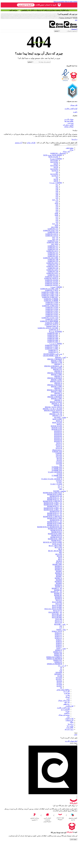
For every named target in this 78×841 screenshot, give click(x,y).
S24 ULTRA (54, 162)
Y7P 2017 (59, 480)
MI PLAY (59, 563)
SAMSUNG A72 (53, 229)
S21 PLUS (55, 176)
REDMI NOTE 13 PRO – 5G (53, 503)
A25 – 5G (55, 200)
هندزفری (67, 693)
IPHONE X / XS (57, 403)
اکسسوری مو (65, 709)
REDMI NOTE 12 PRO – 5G (53, 510)
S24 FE (56, 164)
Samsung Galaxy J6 (52, 326)
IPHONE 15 (58, 376)
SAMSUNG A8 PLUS (51, 278)
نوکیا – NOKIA (61, 629)
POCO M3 (58, 619)
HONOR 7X (58, 438)
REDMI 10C (58, 595)
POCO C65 (58, 622)
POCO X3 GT (57, 610)
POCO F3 (59, 600)
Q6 (61, 688)
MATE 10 (59, 421)
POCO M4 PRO (57, 616)
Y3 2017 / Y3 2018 (56, 484)
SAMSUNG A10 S (52, 273)
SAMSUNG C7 (53, 350)
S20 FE (56, 181)
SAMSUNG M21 (52, 335)
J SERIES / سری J (56, 287)
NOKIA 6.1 (58, 633)
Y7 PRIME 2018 (57, 475)
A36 (57, 189)
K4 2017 (59, 686)
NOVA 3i (59, 446)
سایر (68, 717)
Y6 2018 (59, 477)
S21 (57, 177)
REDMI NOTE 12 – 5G (54, 513)
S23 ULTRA (54, 165)
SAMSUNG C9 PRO (51, 345)
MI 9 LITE (58, 554)
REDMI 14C (58, 590)
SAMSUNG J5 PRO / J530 (49, 295)
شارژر (68, 695)
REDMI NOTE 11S (56, 520)
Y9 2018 (59, 474)
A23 (57, 222)
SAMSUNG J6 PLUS (51, 324)
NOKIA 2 (59, 646)
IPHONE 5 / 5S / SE (55, 414)
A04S (56, 215)
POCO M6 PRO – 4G (55, 612)
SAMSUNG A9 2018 (51, 276)
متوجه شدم (73, 839)
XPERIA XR (58, 653)
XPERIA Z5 (58, 662)
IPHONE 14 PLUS (56, 381)
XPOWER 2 (58, 674)
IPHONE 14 (58, 383)
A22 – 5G (55, 237)
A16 (57, 193)
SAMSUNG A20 (53, 271)
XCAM (59, 676)
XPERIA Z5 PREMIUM (54, 664)
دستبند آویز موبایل (64, 715)
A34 (57, 208)
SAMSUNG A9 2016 (51, 282)
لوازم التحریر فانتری (71, 108)
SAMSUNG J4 (53, 330)
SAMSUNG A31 (53, 249)
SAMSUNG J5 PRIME (51, 300)
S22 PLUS (55, 170)
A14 (57, 212)
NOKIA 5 (59, 643)
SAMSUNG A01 (53, 256)
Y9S (60, 465)
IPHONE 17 (58, 364)
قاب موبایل (73, 105)
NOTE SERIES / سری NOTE (52, 155)
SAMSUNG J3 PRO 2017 (50, 297)
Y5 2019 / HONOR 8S (55, 472)
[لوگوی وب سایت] (70, 27)
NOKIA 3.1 (58, 636)
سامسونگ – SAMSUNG (58, 153)
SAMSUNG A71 (53, 246)
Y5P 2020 (59, 463)
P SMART (59, 453)
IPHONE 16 (58, 371)
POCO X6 (59, 604)
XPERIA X (58, 650)
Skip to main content (71, 1)
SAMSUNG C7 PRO (51, 347)
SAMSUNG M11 (52, 336)
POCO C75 (58, 621)
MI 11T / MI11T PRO (55, 545)
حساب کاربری (68, 119)
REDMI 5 (59, 571)
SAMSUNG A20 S (52, 270)
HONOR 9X (58, 434)
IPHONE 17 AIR (56, 362)
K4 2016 (59, 684)
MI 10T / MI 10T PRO (55, 551)
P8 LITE (59, 458)
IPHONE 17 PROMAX (54, 359)
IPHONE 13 (58, 388)
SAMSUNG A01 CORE (50, 258)
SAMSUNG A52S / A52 (50, 230)
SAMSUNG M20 (52, 340)
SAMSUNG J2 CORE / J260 (49, 289)
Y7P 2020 (59, 462)
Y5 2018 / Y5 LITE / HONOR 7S (51, 479)
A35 (57, 198)
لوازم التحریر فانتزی (63, 707)
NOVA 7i (59, 443)
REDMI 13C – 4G (56, 592)
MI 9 (60, 552)
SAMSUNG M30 (52, 338)
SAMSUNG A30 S (52, 266)
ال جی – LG (62, 665)
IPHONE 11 (58, 400)
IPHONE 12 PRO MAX (54, 390)
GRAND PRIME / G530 (50, 355)
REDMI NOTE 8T (56, 537)
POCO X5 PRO (57, 605)
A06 (57, 194)
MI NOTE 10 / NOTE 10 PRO (52, 542)
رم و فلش (66, 704)
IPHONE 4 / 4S (57, 415)
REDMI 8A (58, 581)
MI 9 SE (59, 556)
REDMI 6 (59, 575)
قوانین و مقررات (68, 125)
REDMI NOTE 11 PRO (54, 518)
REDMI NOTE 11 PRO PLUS (52, 516)
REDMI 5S (58, 573)
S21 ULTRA (54, 174)
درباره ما (74, 139)
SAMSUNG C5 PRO (51, 348)
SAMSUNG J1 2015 (51, 319)
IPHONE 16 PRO (56, 368)
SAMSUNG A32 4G (51, 235)
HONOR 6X (58, 439)
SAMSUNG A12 (53, 241)
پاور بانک (67, 702)
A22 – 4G (55, 239)
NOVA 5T (59, 445)
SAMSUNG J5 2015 (51, 312)
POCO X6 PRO (57, 602)
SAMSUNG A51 (53, 247)
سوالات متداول (68, 126)
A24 (57, 210)
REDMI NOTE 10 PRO (54, 523)
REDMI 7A (58, 578)
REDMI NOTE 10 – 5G (54, 525)
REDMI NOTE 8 (56, 535)
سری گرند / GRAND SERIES (52, 354)
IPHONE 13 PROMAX (54, 385)
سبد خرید (70, 123)
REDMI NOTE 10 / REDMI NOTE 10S (49, 527)
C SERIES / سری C (56, 343)
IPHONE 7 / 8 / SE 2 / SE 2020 (52, 409)
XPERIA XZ (58, 655)
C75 (60, 628)
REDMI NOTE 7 (56, 540)
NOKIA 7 (59, 640)
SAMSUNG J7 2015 (51, 311)
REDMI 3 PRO (57, 564)
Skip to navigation (59, 1)
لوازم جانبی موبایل (64, 700)
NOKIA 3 (59, 645)
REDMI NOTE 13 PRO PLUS (52, 501)
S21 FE (56, 179)
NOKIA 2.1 (58, 638)
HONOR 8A (58, 433)
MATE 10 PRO (57, 419)
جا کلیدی (67, 713)
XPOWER (58, 672)
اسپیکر (67, 697)
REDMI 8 (59, 580)
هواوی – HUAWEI (60, 417)
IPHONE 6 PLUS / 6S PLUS (53, 410)
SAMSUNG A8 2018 (51, 280)
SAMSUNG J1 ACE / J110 (50, 318)
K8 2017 (59, 683)
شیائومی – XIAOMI (59, 491)
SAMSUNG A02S (52, 242)
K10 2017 (59, 679)
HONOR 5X (58, 441)
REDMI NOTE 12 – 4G (54, 515)
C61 (60, 626)
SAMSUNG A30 (53, 268)
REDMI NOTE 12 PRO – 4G (53, 508)
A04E (56, 213)
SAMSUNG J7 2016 (51, 302)
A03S (56, 225)
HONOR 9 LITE (57, 427)
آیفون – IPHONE (60, 357)
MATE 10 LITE (57, 422)
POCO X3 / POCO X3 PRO (53, 609)
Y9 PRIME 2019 (57, 467)
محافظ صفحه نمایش (63, 689)
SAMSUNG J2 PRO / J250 (49, 292)
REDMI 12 (58, 586)
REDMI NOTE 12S (56, 511)
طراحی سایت (31, 142)
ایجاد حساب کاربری (71, 741)
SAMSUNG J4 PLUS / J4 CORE (48, 328)
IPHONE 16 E (57, 369)
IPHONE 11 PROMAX (54, 397)
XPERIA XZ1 (57, 660)
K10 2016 (59, 677)
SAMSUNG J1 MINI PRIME (49, 321)
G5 (61, 669)
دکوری (75, 112)
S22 (57, 172)
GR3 (60, 489)
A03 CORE (54, 227)
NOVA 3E (59, 448)
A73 (57, 217)
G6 (61, 667)
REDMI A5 (58, 569)
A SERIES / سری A (55, 182)
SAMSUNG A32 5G (51, 234)
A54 (57, 206)
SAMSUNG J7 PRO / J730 (49, 294)
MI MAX (59, 561)
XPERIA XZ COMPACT (54, 657)
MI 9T (60, 557)
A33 (57, 220)
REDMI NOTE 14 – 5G (54, 498)
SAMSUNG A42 (53, 232)
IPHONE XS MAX (56, 402)
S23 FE (56, 167)
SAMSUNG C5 (53, 352)
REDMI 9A (58, 585)
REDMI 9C (58, 597)
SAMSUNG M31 (52, 333)
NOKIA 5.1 (58, 634)
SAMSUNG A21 (53, 253)
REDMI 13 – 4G (57, 588)
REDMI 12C (58, 593)
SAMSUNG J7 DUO (51, 290)
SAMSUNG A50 (53, 264)
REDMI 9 (59, 583)
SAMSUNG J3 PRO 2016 (50, 306)
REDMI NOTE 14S (56, 496)
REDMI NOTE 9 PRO (55, 528)
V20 (60, 671)
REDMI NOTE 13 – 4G (54, 506)
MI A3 (60, 559)
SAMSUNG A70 (53, 261)
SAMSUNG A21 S (52, 251)
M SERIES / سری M (55, 331)
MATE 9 (59, 424)
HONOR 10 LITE (56, 426)
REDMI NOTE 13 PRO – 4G (53, 504)
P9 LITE (59, 460)
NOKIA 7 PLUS (57, 631)
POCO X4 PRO (57, 607)
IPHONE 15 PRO (56, 374)
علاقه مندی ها (69, 121)
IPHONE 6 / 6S (57, 412)
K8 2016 (59, 681)
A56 (57, 188)
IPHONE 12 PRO (56, 391)
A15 (57, 201)
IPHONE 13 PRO (56, 386)
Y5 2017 (59, 482)
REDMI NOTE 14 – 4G (54, 499)
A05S (56, 203)
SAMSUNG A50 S (52, 263)
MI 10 (60, 549)
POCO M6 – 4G (57, 614)
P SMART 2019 (57, 451)
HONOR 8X (58, 436)
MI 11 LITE (58, 547)
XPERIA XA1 (57, 652)
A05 (57, 205)
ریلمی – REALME (60, 624)
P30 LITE (59, 455)
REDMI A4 (58, 568)
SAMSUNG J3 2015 (51, 314)
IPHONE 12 (58, 393)
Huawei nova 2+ (57, 450)
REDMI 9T (58, 598)
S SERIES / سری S (56, 158)
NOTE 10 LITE (53, 157)
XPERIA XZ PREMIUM (54, 659)
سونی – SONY (61, 648)
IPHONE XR (58, 405)
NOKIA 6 (59, 641)
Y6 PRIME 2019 (57, 470)
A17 (57, 184)
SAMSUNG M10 (52, 342)
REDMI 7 (59, 576)
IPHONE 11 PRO (56, 398)
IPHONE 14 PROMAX (54, 378)
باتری (68, 698)
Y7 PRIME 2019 (57, 468)
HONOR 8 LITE (57, 429)
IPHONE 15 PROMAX (54, 373)
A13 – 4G (55, 223)
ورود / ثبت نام (69, 729)
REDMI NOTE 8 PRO (55, 534)
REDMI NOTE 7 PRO (55, 539)
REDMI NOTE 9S (56, 530)
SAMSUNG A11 (53, 254)
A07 (57, 186)
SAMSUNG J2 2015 (51, 316)
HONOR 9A (58, 431)
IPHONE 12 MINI (56, 395)
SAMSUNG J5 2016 (51, 304)
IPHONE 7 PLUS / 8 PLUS (53, 407)
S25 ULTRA (54, 160)
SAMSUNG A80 (53, 259)
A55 (57, 196)
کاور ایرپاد (66, 691)
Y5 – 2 (60, 486)
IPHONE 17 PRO (56, 361)
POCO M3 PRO (57, 617)
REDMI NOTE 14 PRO (54, 494)
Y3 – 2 (60, 487)
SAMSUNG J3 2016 (51, 307)
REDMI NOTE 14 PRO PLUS (52, 492)
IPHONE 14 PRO (56, 380)
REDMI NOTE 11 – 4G (54, 522)
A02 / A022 (54, 244)
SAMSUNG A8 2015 (51, 285)
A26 (57, 191)
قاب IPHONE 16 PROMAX (53, 366)
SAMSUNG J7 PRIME (51, 299)
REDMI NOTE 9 (56, 532)
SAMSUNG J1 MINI (51, 323)
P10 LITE (59, 457)
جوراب (67, 711)
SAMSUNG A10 (53, 275)
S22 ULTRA (54, 169)
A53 (57, 218)
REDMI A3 (58, 566)
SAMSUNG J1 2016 (51, 309)
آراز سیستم (18, 142)
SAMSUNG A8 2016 (51, 283)
